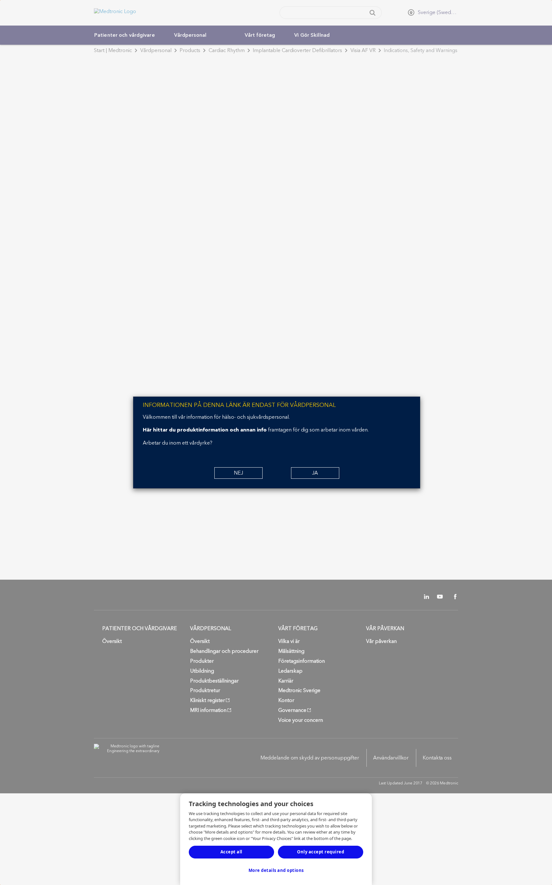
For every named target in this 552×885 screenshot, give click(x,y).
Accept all (231, 852)
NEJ (238, 473)
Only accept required (320, 852)
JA (315, 473)
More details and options (276, 870)
